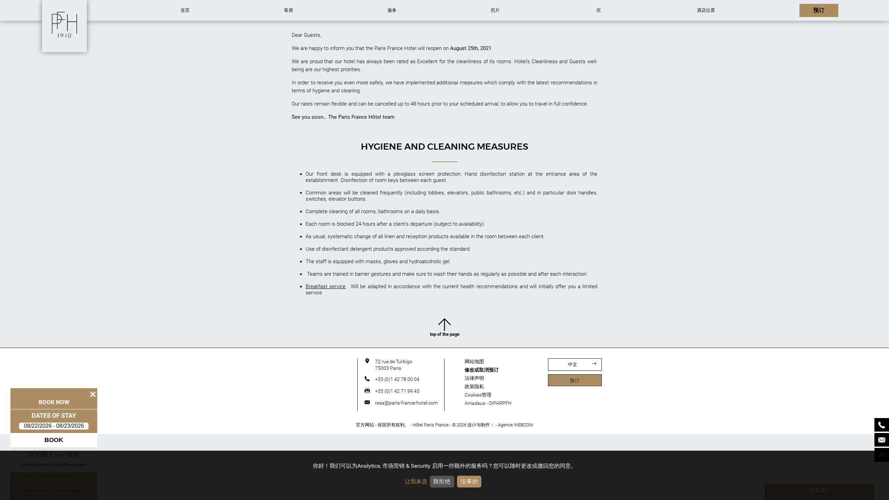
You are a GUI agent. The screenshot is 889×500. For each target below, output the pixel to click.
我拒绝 (442, 481)
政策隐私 (474, 386)
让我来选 (416, 481)
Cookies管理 (478, 395)
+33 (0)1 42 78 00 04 (397, 379)
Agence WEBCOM (515, 424)
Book (53, 439)
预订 (575, 380)
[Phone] (881, 425)
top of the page (444, 334)
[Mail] (881, 440)
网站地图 (474, 361)
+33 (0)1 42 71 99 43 (397, 391)
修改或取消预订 (482, 370)
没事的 (469, 481)
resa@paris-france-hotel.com (406, 403)
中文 (572, 364)
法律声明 (474, 378)
